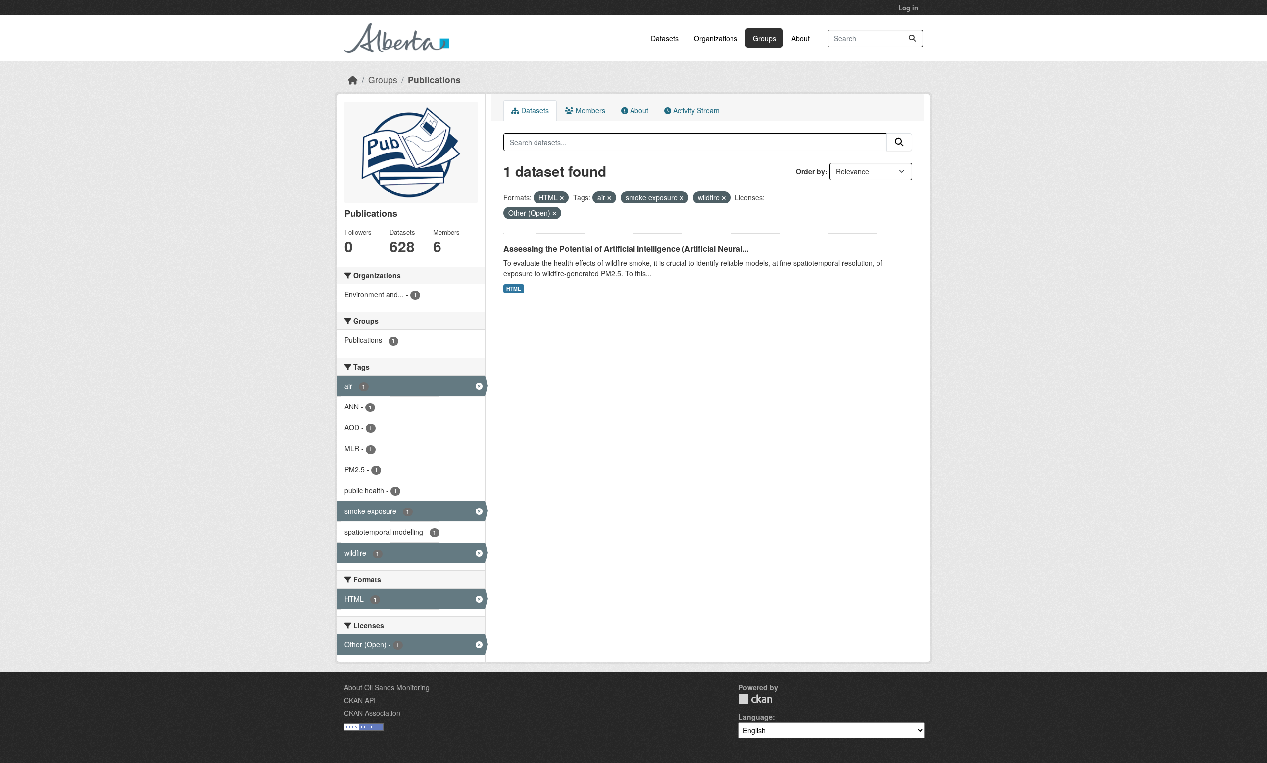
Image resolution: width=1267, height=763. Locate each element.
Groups (764, 38)
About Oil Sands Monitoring (387, 687)
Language (755, 717)
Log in (908, 7)
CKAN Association (372, 713)
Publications (434, 79)
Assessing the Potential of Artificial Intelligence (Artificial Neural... (625, 248)
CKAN (755, 699)
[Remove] (562, 198)
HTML (513, 288)
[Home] (353, 79)
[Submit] (912, 38)
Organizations (715, 38)
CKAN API (360, 700)
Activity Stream (695, 110)
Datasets (665, 38)
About (800, 38)
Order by (810, 171)
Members (589, 110)
